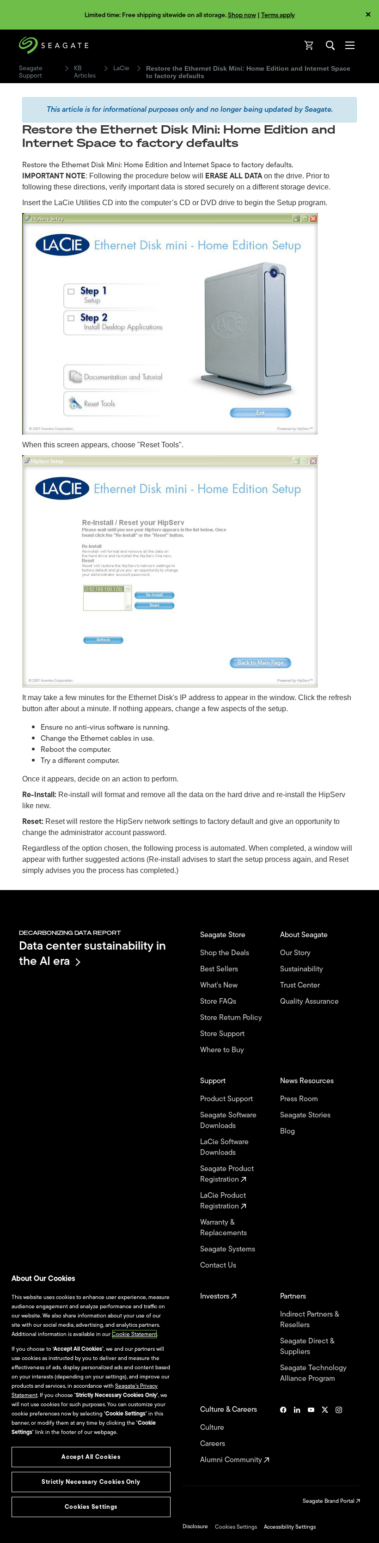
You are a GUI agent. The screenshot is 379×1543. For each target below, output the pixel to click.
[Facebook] (283, 1434)
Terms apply (278, 15)
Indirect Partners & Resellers (309, 1319)
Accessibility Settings (290, 1527)
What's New (219, 985)
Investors (215, 1296)
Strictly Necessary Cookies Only (91, 1482)
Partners (294, 1296)
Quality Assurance (310, 1001)
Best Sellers (220, 969)
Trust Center (301, 985)
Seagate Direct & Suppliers (307, 1346)
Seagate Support (31, 72)
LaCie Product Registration (223, 1201)
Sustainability (302, 969)
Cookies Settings (236, 1527)
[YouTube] (311, 1434)
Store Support (223, 1034)
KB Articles (85, 72)
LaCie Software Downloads (224, 1147)
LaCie (121, 68)
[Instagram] (339, 1434)
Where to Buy (223, 1050)
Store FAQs (219, 1001)
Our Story (296, 953)
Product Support (227, 1099)
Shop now (242, 15)
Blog (288, 1131)
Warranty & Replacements (224, 1227)
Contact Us (219, 1265)
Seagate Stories (306, 1115)
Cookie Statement (134, 1334)
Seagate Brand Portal (329, 1501)
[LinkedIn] (297, 1434)
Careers (213, 1444)
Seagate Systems (228, 1249)
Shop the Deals (226, 953)
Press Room (300, 1099)
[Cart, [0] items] (309, 45)
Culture (213, 1427)
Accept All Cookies (90, 1457)
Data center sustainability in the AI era (92, 953)
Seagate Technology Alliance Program (313, 1373)
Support (213, 1081)
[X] (325, 1434)
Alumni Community (232, 1460)
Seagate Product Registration (227, 1174)
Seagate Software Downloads (228, 1120)
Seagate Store (223, 935)
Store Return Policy (232, 1017)
